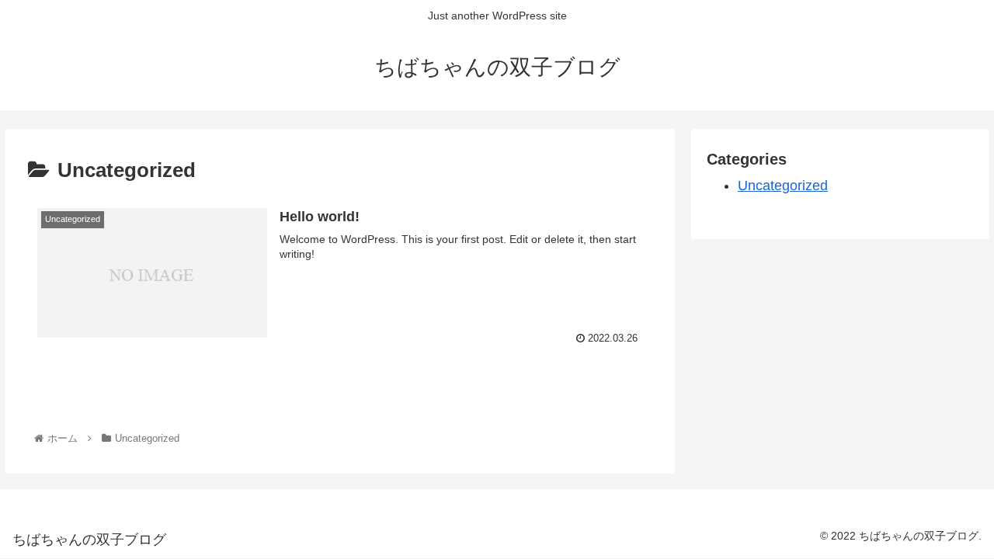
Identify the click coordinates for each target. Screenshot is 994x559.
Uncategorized (783, 185)
